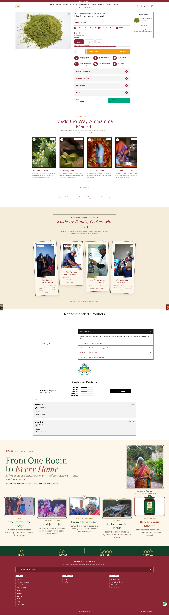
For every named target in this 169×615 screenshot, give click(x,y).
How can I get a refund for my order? (93, 357)
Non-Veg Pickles (84, 4)
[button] (141, 6)
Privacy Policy (115, 585)
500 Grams (90, 41)
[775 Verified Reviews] (84, 376)
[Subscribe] (151, 569)
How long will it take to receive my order (94, 343)
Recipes (116, 4)
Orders (66, 579)
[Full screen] (69, 14)
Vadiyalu (101, 4)
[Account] (137, 6)
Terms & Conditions (117, 582)
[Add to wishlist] (69, 46)
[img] (39, 405)
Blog (80, 7)
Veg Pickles (73, 4)
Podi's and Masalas (62, 4)
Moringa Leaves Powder (148, 18)
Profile (66, 582)
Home (52, 4)
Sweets (93, 4)
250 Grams (79, 41)
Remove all (143, 25)
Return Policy (115, 587)
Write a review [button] (120, 391)
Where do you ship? (87, 331)
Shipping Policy (115, 579)
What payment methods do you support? (94, 348)
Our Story (109, 4)
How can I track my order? (89, 352)
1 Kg (98, 41)
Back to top (147, 611)
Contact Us (87, 7)
